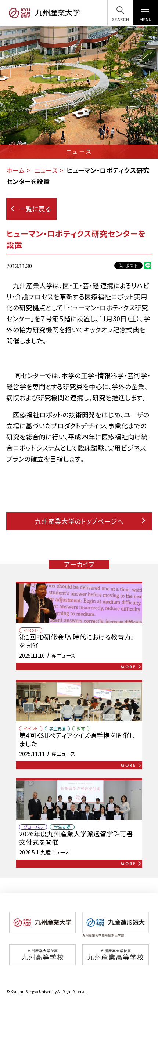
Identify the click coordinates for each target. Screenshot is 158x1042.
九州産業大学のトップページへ (79, 521)
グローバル (33, 827)
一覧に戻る (35, 208)
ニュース (46, 170)
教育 (81, 728)
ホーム (15, 170)
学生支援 (57, 728)
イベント (31, 630)
